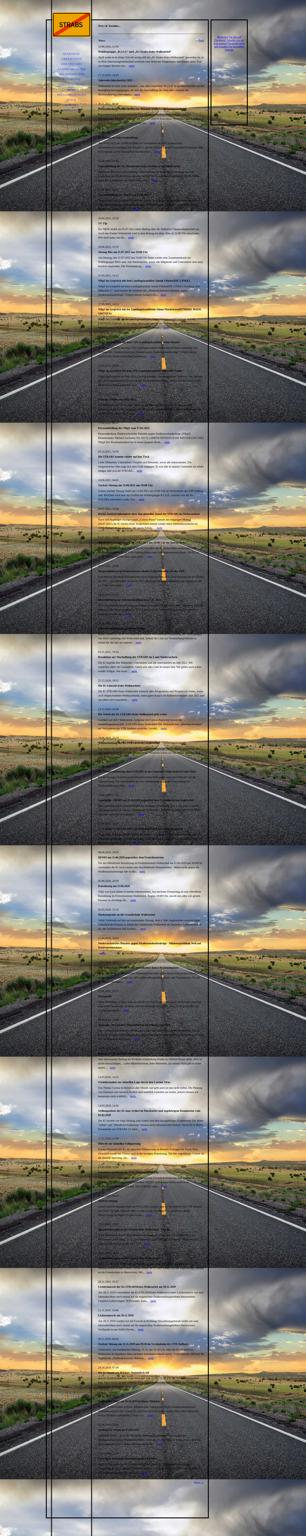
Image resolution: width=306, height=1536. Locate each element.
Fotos (71, 99)
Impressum (71, 110)
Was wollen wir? (71, 74)
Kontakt (72, 105)
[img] (71, 24)
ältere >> (199, 1482)
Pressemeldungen (71, 94)
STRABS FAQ (71, 79)
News (71, 89)
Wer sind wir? (71, 64)
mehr (132, 65)
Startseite (71, 53)
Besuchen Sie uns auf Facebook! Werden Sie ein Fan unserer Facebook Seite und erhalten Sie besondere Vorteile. (229, 43)
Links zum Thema (71, 84)
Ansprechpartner (72, 69)
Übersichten (72, 58)
